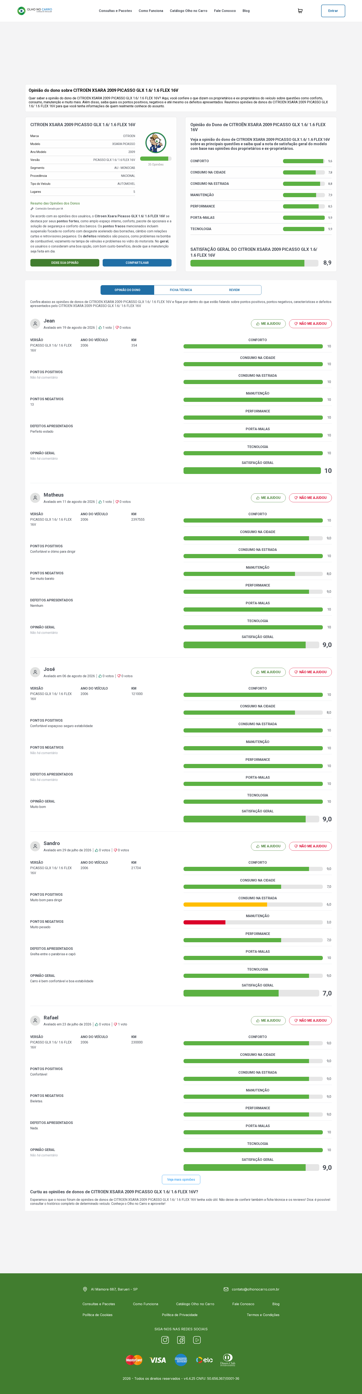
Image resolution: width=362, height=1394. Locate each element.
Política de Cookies (97, 1315)
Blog (246, 11)
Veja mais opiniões (181, 1180)
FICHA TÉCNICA (181, 290)
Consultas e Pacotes (115, 11)
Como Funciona (151, 11)
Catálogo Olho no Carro (188, 11)
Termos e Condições (263, 1315)
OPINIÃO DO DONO (127, 290)
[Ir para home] (34, 11)
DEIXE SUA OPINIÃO (65, 262)
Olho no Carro (137, 1204)
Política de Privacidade (180, 1315)
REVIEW (234, 290)
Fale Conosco (225, 11)
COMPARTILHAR (137, 262)
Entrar (333, 11)
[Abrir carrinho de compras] (300, 11)
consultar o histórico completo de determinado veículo (70, 1204)
